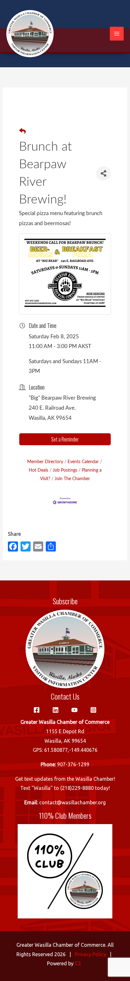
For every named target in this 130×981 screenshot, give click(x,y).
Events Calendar (83, 461)
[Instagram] (93, 710)
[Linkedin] (55, 710)
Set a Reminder (65, 439)
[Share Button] (103, 173)
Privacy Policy (90, 954)
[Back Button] (22, 132)
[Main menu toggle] (117, 34)
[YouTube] (74, 710)
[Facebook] (36, 710)
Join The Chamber (72, 478)
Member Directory (45, 461)
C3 (78, 963)
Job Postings (65, 470)
